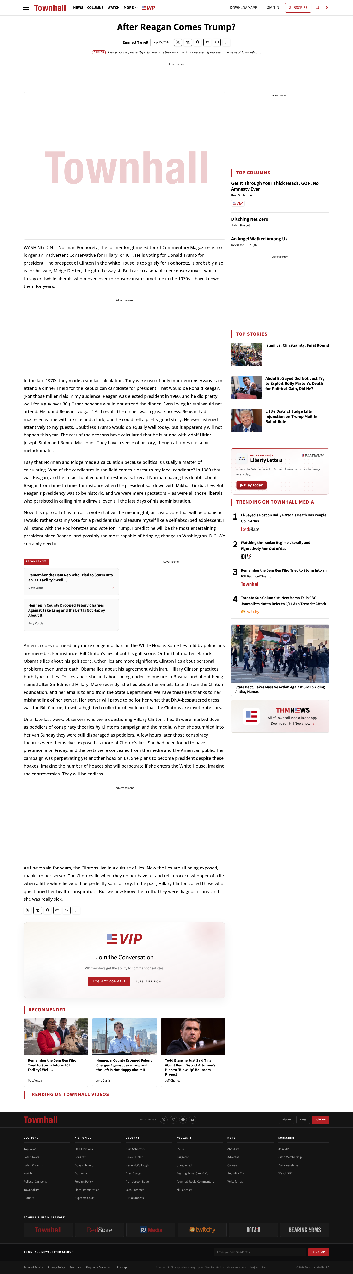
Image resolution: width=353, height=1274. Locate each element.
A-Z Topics (83, 1138)
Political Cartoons (35, 1181)
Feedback (75, 1267)
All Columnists (135, 1198)
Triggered (182, 1157)
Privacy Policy (56, 1267)
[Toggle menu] (25, 7)
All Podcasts (184, 1190)
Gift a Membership (290, 1157)
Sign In (286, 1120)
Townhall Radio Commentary (195, 1181)
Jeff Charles (172, 1080)
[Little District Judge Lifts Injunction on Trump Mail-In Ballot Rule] (246, 420)
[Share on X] (178, 42)
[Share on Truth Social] (188, 42)
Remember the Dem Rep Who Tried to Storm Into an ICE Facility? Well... (52, 1065)
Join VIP (320, 1120)
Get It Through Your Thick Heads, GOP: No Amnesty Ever (275, 186)
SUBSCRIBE (298, 7)
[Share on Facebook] (197, 42)
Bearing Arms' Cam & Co (192, 1173)
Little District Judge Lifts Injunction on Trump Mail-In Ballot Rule (291, 417)
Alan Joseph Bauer (138, 1181)
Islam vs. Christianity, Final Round (297, 345)
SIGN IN (273, 7)
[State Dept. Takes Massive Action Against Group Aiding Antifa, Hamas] (280, 653)
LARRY (180, 1149)
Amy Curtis (103, 1080)
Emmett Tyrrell (135, 42)
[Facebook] (183, 1120)
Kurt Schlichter (135, 1149)
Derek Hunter (134, 1157)
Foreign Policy (84, 1181)
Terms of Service (33, 1267)
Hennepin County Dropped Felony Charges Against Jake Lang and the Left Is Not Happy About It (124, 1065)
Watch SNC (285, 1173)
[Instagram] (173, 1120)
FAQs (303, 1120)
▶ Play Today (251, 485)
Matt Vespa (35, 1080)
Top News (30, 1149)
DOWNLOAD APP (243, 7)
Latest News (31, 1157)
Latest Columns (33, 1165)
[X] (164, 1120)
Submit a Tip (235, 1173)
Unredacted (184, 1165)
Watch (28, 1173)
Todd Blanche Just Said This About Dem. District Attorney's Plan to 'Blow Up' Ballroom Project (190, 1067)
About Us (233, 1149)
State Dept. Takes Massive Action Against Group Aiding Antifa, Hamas (280, 689)
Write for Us (235, 1181)
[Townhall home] (40, 1119)
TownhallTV (31, 1190)
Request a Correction (99, 1267)
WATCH (114, 7)
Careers (232, 1165)
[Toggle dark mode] (327, 8)
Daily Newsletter (288, 1165)
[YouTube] (192, 1120)
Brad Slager (133, 1173)
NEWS (78, 7)
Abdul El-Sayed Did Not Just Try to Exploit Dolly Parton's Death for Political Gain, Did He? (295, 384)
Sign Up (319, 1252)
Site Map (121, 1267)
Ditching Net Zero (249, 219)
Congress (80, 1157)
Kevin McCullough (137, 1165)
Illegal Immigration (87, 1190)
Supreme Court (84, 1198)
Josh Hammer (135, 1190)
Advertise (233, 1157)
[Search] (317, 8)
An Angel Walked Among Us (259, 239)
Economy (81, 1173)
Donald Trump (84, 1165)
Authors (29, 1198)
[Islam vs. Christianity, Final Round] (246, 354)
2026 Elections (84, 1149)
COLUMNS (95, 7)
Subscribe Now (148, 981)
